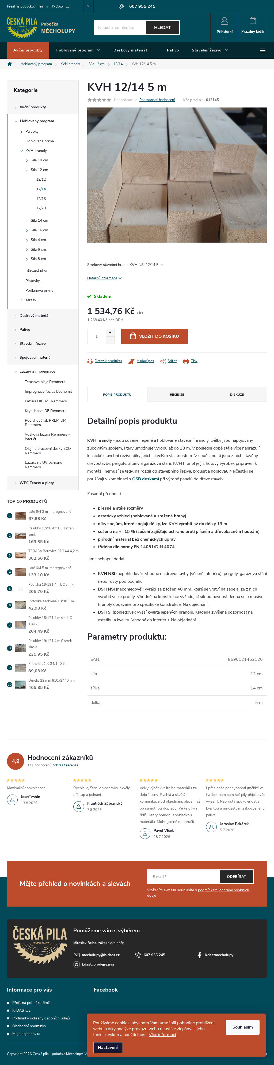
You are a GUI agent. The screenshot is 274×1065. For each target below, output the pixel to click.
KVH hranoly (36, 150)
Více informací (162, 1035)
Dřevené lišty (36, 271)
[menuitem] (28, 50)
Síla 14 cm (39, 220)
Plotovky (32, 280)
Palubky (32, 131)
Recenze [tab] (177, 394)
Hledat (162, 28)
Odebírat (236, 876)
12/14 (41, 189)
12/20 (41, 208)
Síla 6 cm (38, 249)
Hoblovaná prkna (39, 141)
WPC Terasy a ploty (37, 482)
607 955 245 (154, 955)
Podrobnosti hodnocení (157, 100)
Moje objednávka (26, 1033)
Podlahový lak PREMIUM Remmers (45, 423)
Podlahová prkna (39, 290)
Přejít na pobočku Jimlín (25, 6)
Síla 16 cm (39, 230)
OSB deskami (145, 479)
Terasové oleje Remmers (45, 381)
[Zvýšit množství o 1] (110, 332)
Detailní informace (102, 278)
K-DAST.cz (60, 6)
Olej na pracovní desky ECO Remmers (48, 451)
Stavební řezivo (33, 343)
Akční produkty (33, 107)
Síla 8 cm (38, 258)
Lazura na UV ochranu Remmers (43, 465)
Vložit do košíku (159, 336)
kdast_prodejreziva (98, 964)
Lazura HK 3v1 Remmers (46, 401)
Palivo (25, 329)
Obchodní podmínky (29, 1026)
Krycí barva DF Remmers (45, 410)
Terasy (30, 300)
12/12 (41, 179)
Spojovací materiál (36, 357)
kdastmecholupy (219, 955)
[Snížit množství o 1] (110, 340)
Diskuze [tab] (237, 394)
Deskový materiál (35, 315)
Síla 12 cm (39, 169)
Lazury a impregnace (37, 371)
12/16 (41, 198)
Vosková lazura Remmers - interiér (47, 436)
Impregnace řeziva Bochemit (48, 391)
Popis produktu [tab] (117, 394)
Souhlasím (243, 1027)
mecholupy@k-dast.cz (101, 955)
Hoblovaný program (37, 121)
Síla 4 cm (38, 239)
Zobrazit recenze (65, 765)
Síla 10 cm (39, 160)
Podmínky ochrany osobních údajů (41, 1018)
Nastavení (108, 1048)
